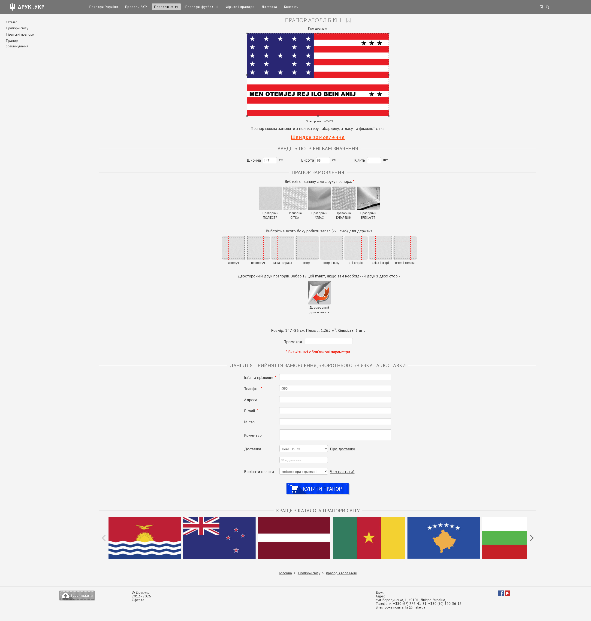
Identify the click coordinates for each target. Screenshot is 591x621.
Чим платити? (342, 471)
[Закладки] (541, 7)
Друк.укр (142, 592)
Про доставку (318, 28)
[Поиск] (548, 7)
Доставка (269, 7)
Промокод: (293, 341)
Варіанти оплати (259, 471)
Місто (249, 422)
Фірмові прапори (240, 7)
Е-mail (251, 411)
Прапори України (103, 7)
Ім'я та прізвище (260, 377)
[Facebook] (501, 594)
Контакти (291, 7)
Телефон (253, 388)
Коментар (253, 435)
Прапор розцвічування (17, 43)
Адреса (250, 399)
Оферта (138, 599)
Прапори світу (166, 7)
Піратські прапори (20, 34)
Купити (317, 484)
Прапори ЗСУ (136, 7)
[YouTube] (507, 594)
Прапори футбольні (202, 7)
